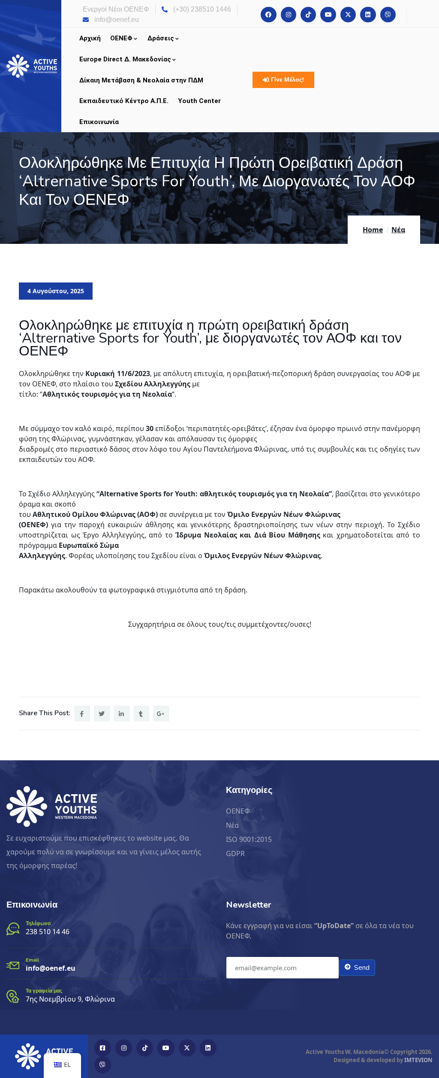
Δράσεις (160, 38)
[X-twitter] (348, 14)
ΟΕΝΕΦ (121, 38)
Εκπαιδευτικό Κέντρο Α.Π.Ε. (123, 101)
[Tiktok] (308, 14)
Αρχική (90, 38)
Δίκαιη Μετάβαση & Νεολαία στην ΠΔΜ (141, 80)
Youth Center (199, 101)
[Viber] (388, 14)
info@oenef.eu (50, 968)
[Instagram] (288, 14)
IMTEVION (418, 1060)
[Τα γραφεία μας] (12, 996)
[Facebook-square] (102, 1047)
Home (373, 229)
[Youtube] (328, 14)
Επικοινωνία (99, 122)
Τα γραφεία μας (44, 990)
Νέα (398, 229)
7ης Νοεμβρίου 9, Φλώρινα (70, 999)
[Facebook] (268, 14)
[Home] (31, 66)
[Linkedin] (368, 14)
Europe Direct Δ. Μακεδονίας (125, 59)
